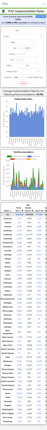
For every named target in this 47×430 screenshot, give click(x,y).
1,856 (19, 409)
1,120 (39, 218)
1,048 (19, 327)
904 (19, 332)
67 (19, 353)
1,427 (39, 299)
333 (19, 341)
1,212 (39, 405)
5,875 (19, 315)
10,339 (19, 357)
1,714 (39, 274)
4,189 (19, 417)
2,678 (39, 361)
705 (39, 242)
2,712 (39, 369)
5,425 (39, 393)
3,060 (19, 282)
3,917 (39, 250)
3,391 (19, 274)
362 (39, 373)
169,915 (19, 214)
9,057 (19, 266)
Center (6, 36)
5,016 (19, 238)
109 (39, 341)
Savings (12, 54)
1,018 (39, 311)
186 (39, 385)
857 (39, 307)
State (13, 42)
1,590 (19, 323)
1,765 (39, 286)
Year (14, 48)
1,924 (39, 278)
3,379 (39, 266)
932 (19, 262)
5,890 (19, 369)
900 (39, 409)
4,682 (19, 303)
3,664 (19, 286)
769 (39, 397)
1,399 (39, 413)
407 (39, 332)
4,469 (19, 226)
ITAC (5, 4)
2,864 (19, 311)
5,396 (19, 345)
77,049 (39, 214)
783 (39, 291)
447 (39, 327)
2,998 (19, 337)
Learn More (41, 16)
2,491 (39, 254)
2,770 (19, 230)
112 (19, 319)
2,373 (39, 345)
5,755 (19, 254)
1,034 (19, 295)
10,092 (19, 393)
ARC (17, 30)
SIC (27, 65)
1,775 (39, 365)
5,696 (39, 234)
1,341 (39, 337)
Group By (7, 77)
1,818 (19, 397)
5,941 (19, 361)
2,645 (39, 238)
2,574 (39, 349)
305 (39, 262)
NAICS (9, 65)
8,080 (19, 250)
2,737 (19, 218)
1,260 (19, 381)
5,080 (19, 389)
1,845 (39, 303)
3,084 (19, 299)
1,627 (19, 291)
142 (39, 377)
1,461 (39, 417)
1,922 (39, 270)
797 (39, 323)
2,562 (19, 405)
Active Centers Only (35, 77)
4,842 (39, 357)
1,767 (19, 307)
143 (19, 258)
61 (39, 222)
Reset (23, 83)
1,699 (39, 226)
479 (39, 295)
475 (39, 246)
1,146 (19, 246)
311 (19, 377)
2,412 (19, 413)
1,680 (19, 242)
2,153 (39, 389)
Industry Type (12, 71)
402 (19, 385)
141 (19, 222)
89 (39, 258)
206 (19, 421)
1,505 (39, 230)
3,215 (39, 315)
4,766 (19, 270)
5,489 (19, 349)
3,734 (19, 365)
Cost (11, 60)
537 (39, 381)
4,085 (19, 278)
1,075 (39, 282)
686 (19, 373)
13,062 (19, 234)
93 (39, 421)
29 (39, 319)
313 (19, 401)
